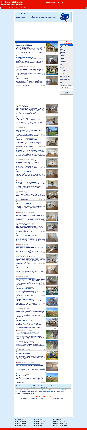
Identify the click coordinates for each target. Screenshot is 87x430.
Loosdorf (27, 55)
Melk (61, 64)
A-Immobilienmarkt (57, 398)
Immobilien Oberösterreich (41, 421)
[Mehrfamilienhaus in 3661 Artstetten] (51, 305)
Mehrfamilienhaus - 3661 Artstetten (24, 299)
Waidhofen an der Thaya (65, 76)
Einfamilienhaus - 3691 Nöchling (24, 45)
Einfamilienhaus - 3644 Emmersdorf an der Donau (28, 68)
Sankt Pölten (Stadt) (64, 70)
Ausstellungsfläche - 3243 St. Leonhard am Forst (28, 364)
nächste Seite (66, 385)
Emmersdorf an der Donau (30, 66)
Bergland (27, 308)
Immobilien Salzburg (40, 423)
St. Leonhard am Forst (30, 212)
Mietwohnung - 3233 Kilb (22, 78)
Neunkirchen (62, 68)
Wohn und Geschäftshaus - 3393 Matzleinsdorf (27, 332)
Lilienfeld (62, 62)
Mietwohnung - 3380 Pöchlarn (23, 171)
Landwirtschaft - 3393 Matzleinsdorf (25, 342)
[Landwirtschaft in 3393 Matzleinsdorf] (51, 349)
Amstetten (62, 47)
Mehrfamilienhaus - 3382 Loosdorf (24, 320)
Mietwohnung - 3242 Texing (22, 246)
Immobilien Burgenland (21, 423)
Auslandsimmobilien (58, 419)
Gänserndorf (62, 52)
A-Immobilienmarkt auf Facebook (61, 425)
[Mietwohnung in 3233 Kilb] (51, 85)
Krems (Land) (63, 61)
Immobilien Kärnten (39, 419)
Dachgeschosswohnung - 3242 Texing (25, 256)
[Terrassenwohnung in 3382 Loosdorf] (51, 63)
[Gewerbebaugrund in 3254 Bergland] (51, 316)
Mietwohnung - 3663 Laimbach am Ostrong (26, 139)
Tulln (61, 74)
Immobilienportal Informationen (60, 421)
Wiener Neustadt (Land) (65, 80)
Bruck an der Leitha (64, 50)
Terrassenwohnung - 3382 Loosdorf (25, 57)
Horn (61, 56)
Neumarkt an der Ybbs (30, 148)
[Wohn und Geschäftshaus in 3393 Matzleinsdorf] (51, 338)
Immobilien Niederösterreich (15, 7)
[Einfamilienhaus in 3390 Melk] (51, 359)
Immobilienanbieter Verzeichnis (60, 423)
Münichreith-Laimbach (29, 138)
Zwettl (61, 82)
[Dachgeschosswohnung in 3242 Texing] (51, 263)
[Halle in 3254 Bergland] (51, 382)
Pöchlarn (27, 170)
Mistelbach (62, 65)
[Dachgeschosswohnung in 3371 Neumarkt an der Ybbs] (51, 156)
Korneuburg (62, 58)
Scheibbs (62, 73)
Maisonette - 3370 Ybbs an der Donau (25, 288)
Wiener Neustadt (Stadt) (65, 79)
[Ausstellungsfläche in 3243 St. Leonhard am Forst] (51, 370)
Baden (61, 49)
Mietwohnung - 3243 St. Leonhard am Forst (26, 214)
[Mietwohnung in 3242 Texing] (51, 252)
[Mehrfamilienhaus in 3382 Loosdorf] (51, 327)
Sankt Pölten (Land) (64, 71)
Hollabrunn (62, 55)
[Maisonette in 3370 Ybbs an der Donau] (51, 295)
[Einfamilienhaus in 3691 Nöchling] (51, 52)
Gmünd (61, 53)
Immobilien (4, 7)
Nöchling (27, 44)
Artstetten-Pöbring (29, 297)
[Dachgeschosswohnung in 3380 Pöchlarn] (51, 188)
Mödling (62, 67)
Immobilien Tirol (39, 425)
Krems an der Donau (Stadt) (65, 59)
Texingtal (27, 244)
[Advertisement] (43, 31)
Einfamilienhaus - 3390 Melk (23, 353)
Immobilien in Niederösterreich (43, 396)
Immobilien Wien (20, 419)
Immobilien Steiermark (21, 425)
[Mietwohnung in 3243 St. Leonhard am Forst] (51, 220)
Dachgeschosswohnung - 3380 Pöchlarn (26, 182)
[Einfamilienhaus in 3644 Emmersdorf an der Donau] (51, 74)
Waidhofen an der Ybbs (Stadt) (66, 77)
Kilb (26, 105)
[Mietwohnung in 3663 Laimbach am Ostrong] (51, 146)
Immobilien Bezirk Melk (45, 387)
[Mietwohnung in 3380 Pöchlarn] (51, 178)
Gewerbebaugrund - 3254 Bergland (24, 310)
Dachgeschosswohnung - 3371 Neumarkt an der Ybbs (29, 150)
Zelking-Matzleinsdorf (29, 330)
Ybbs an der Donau (29, 287)
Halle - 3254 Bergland (21, 375)
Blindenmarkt (46, 389)
